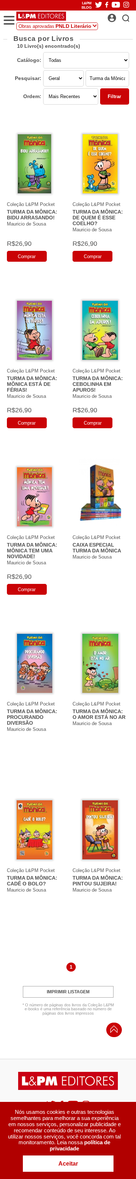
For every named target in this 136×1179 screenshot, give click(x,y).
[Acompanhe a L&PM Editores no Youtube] (116, 5)
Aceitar (68, 1164)
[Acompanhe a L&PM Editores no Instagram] (126, 5)
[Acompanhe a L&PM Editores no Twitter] (98, 5)
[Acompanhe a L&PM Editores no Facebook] (106, 5)
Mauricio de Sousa (26, 224)
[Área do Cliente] (119, 16)
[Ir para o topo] (112, 1031)
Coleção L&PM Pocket (31, 204)
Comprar (27, 256)
